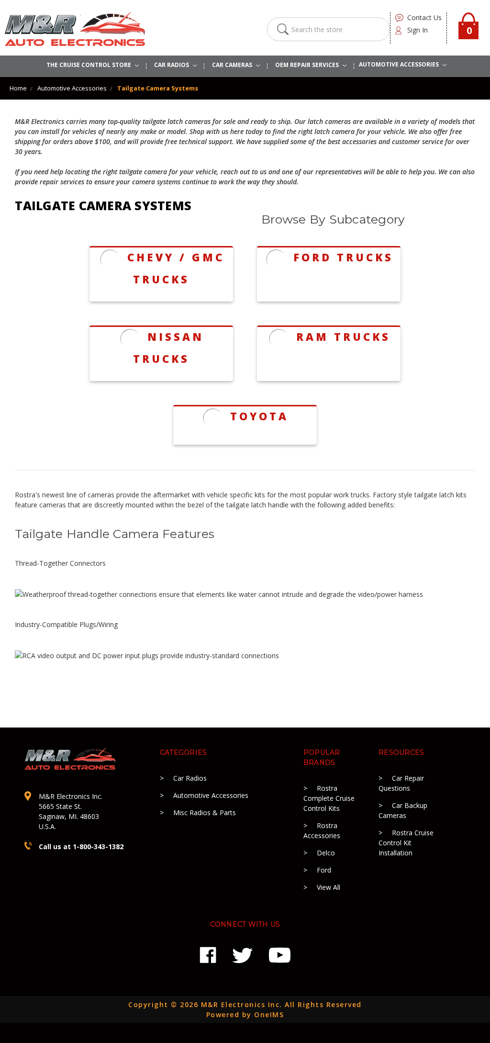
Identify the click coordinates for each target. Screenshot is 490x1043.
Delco (326, 852)
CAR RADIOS (172, 65)
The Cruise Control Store (89, 65)
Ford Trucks (343, 257)
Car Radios (190, 778)
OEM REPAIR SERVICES (307, 65)
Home (18, 88)
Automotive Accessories (72, 88)
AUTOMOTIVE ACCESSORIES (399, 64)
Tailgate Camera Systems (157, 88)
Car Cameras (233, 65)
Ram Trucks (343, 336)
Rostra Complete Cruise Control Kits (329, 798)
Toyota (259, 416)
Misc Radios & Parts (204, 812)
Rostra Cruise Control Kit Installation (406, 842)
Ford (324, 870)
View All (328, 887)
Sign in (417, 29)
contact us (424, 17)
